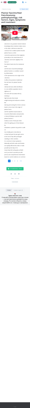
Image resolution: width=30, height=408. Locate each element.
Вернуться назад (7, 9)
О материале (15, 181)
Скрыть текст (25, 9)
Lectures (17, 178)
